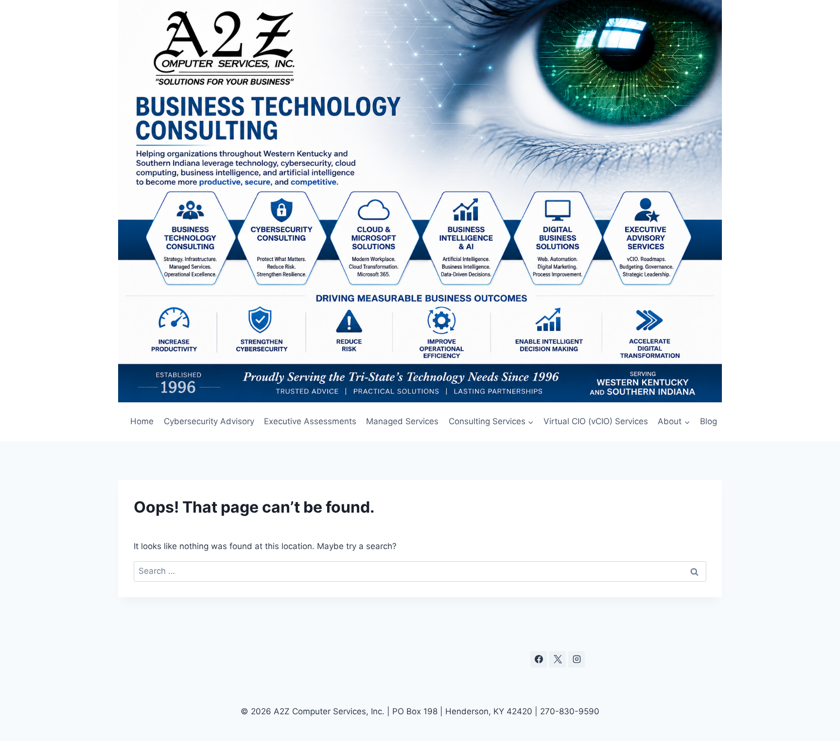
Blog (708, 421)
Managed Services (402, 421)
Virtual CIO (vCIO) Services (595, 421)
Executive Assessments (310, 421)
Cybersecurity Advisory (209, 421)
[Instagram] (576, 659)
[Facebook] (538, 659)
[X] (557, 659)
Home (142, 421)
